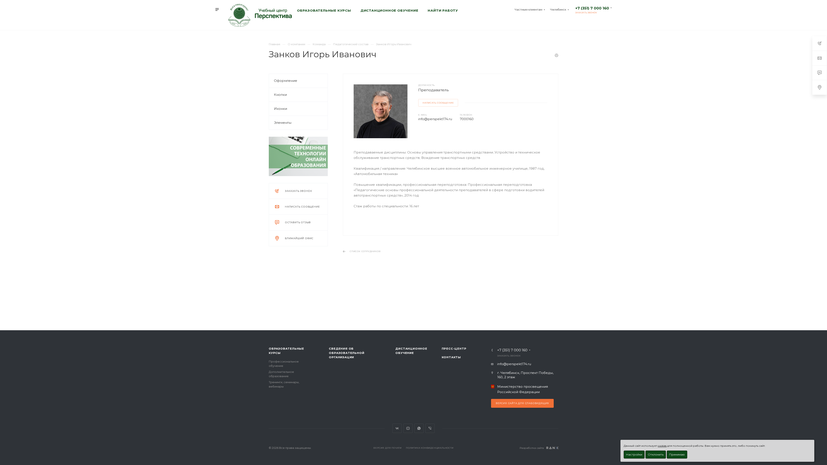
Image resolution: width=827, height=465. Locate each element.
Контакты (451, 357)
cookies (662, 445)
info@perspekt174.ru (435, 119)
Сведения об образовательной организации (346, 353)
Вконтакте (397, 428)
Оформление (285, 81)
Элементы (282, 123)
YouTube (408, 428)
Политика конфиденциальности (430, 447)
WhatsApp (419, 428)
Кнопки (280, 95)
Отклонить (656, 454)
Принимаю (677, 454)
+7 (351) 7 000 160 (592, 8)
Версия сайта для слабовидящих (522, 403)
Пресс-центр (454, 348)
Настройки (634, 454)
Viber (430, 428)
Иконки (280, 109)
